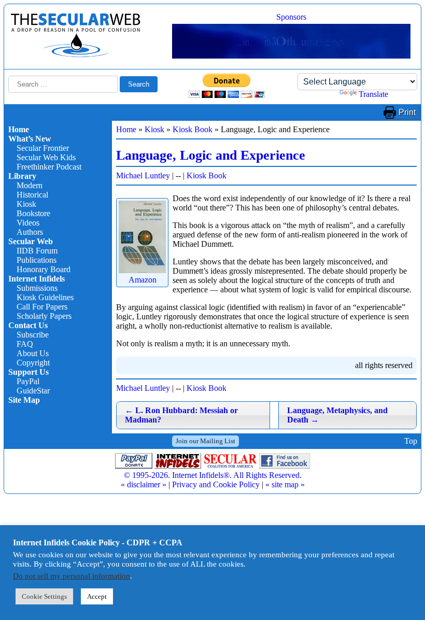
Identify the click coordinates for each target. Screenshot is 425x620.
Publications (36, 260)
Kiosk (26, 204)
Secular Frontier (43, 148)
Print (407, 112)
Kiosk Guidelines (45, 297)
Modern (29, 185)
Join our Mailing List (205, 441)
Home (18, 129)
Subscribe (33, 334)
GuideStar (33, 390)
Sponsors (291, 16)
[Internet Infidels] (75, 54)
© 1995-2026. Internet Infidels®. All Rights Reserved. (213, 475)
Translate (373, 94)
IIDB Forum (37, 250)
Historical (32, 194)
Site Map (24, 400)
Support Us (28, 372)
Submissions (37, 288)
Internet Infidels (36, 278)
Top (410, 440)
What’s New (29, 138)
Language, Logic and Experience (210, 155)
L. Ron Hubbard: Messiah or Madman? (181, 415)
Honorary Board (43, 269)
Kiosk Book (192, 129)
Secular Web (30, 241)
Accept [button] (97, 596)
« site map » (285, 484)
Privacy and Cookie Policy (216, 484)
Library (22, 176)
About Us (33, 353)
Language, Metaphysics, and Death (337, 415)
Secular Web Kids (46, 157)
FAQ (25, 344)
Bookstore (33, 213)
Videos (28, 222)
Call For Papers (42, 306)
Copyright (33, 362)
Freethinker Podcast (49, 166)
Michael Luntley (143, 175)
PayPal (28, 381)
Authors (30, 232)
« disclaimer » (143, 484)
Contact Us (28, 325)
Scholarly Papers (44, 316)
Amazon (143, 279)
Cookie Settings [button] (44, 596)
